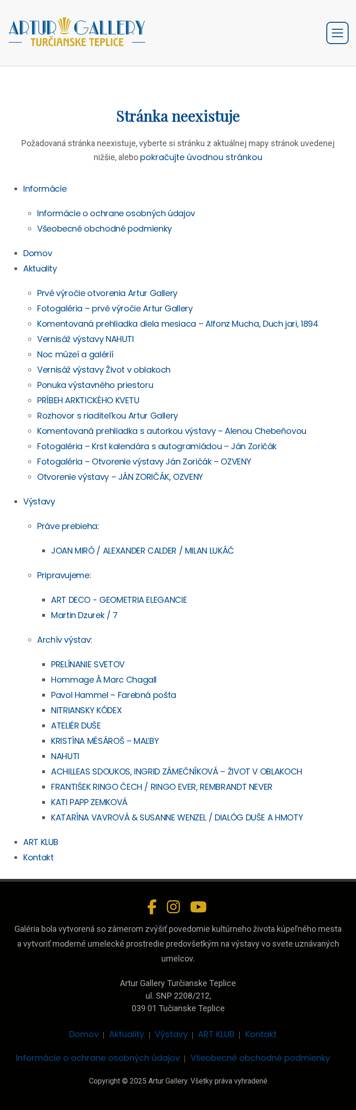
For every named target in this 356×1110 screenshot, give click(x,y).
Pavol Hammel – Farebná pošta (113, 695)
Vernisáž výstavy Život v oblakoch (104, 369)
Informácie (44, 188)
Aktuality (40, 268)
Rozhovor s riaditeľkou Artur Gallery (107, 415)
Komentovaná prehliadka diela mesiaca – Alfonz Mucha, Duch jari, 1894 (177, 323)
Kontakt (38, 857)
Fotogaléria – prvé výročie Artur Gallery (115, 308)
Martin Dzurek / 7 (84, 615)
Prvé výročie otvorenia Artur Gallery (107, 293)
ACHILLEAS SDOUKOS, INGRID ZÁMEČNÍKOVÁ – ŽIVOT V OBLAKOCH (176, 771)
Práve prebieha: (68, 526)
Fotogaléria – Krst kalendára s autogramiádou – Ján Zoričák (157, 446)
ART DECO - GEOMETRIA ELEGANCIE (119, 600)
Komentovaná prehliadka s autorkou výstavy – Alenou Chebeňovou (171, 431)
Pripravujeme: (64, 575)
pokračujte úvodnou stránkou (201, 157)
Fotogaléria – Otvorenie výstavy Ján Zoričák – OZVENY (144, 461)
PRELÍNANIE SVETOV (88, 664)
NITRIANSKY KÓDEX (86, 710)
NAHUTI (65, 756)
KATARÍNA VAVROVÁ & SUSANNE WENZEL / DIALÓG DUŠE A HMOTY (177, 817)
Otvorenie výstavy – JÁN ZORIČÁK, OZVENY (120, 477)
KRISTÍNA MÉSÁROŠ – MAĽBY (105, 741)
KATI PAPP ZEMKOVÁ (89, 802)
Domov (37, 253)
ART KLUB (40, 842)
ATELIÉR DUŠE (76, 725)
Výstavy (39, 501)
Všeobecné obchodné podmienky (104, 228)
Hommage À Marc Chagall (104, 679)
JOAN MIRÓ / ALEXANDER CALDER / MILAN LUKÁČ (142, 550)
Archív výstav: (64, 639)
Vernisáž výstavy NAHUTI (85, 339)
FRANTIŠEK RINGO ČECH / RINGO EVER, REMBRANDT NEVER (162, 787)
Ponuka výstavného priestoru (95, 385)
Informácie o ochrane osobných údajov (116, 213)
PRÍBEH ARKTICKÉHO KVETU (88, 400)
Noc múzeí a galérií (75, 354)
